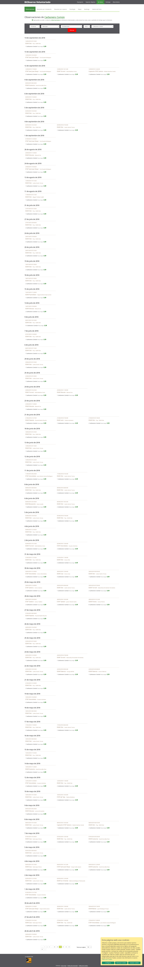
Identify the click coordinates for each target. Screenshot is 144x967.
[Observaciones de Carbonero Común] (44, 46)
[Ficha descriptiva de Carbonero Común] (45, 46)
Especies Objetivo (90, 2)
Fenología (72, 9)
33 (69, 947)
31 (63, 947)
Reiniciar (72, 30)
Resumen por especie (60, 9)
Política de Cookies (83, 965)
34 (42, 949)
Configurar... (108, 963)
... (51, 947)
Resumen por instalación (44, 9)
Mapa (79, 9)
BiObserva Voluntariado (37, 2)
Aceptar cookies (134, 963)
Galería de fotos (97, 9)
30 (60, 947)
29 (57, 947)
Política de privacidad (72, 965)
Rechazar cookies (121, 963)
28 (54, 947)
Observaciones (30, 9)
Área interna (116, 2)
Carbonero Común (54, 17)
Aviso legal (63, 965)
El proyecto (80, 2)
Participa (108, 2)
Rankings (86, 9)
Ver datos (100, 2)
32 (66, 947)
